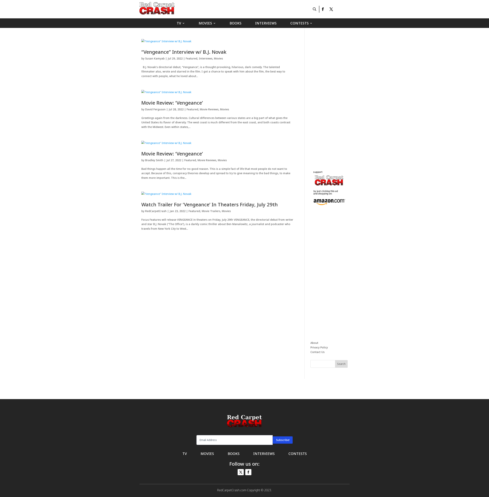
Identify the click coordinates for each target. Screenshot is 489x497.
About (314, 343)
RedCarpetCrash (156, 211)
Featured (191, 58)
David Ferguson (155, 109)
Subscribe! (282, 440)
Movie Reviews (209, 109)
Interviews (266, 23)
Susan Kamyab (155, 58)
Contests (299, 23)
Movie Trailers (211, 211)
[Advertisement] (339, 96)
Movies (205, 23)
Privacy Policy (319, 347)
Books (235, 23)
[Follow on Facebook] (322, 9)
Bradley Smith (154, 160)
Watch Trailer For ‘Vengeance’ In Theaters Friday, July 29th (209, 204)
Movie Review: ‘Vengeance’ (172, 102)
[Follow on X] (331, 9)
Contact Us (317, 352)
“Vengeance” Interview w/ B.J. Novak (184, 51)
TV (179, 23)
